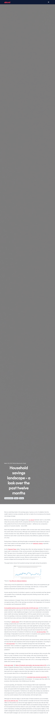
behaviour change (38, 543)
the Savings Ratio (41, 632)
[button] (48, 2)
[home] (7, 2)
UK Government (10, 643)
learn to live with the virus (11, 700)
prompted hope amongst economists (37, 677)
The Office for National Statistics (18, 581)
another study (15, 621)
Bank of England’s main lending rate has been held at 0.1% (31, 665)
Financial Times (12, 549)
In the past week (8, 665)
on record (31, 520)
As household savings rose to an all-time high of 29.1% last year (21, 608)
